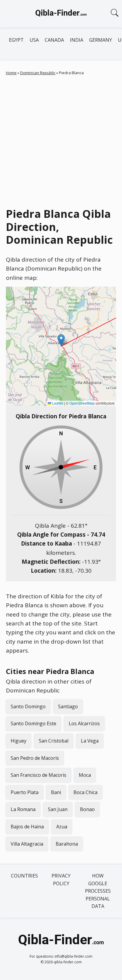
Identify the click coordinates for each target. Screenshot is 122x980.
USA (34, 40)
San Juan (58, 809)
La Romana (23, 809)
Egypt (16, 40)
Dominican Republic (37, 72)
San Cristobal (53, 740)
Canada (54, 40)
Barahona (67, 844)
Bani (56, 792)
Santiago (68, 706)
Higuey (18, 740)
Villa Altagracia (27, 844)
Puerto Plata (24, 792)
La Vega (90, 740)
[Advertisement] (61, 140)
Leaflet (57, 403)
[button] (61, 340)
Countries (24, 875)
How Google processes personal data (98, 890)
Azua (61, 826)
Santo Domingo (28, 706)
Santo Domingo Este (33, 723)
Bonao (87, 809)
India (76, 40)
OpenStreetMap (82, 403)
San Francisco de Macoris (38, 775)
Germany (100, 40)
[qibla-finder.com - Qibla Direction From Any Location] (61, 14)
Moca (85, 775)
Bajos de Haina (27, 826)
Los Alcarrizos (84, 723)
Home (11, 72)
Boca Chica (85, 792)
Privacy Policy (61, 879)
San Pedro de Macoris (35, 758)
